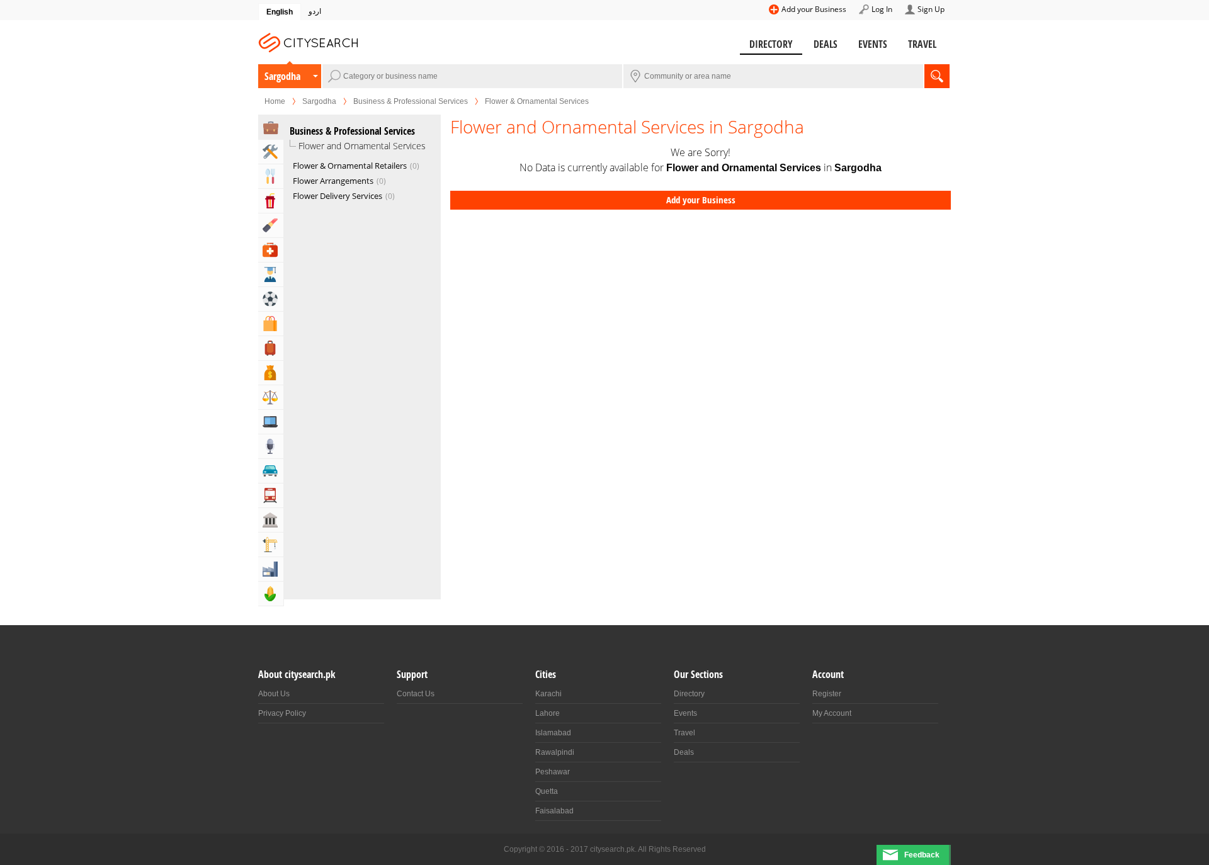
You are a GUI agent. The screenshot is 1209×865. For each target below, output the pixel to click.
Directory (771, 44)
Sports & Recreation (270, 299)
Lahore (547, 713)
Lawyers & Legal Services (270, 397)
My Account (831, 713)
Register (826, 693)
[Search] (937, 76)
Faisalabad (554, 810)
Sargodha (282, 76)
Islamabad (553, 732)
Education (270, 274)
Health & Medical (270, 250)
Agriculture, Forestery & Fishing (270, 594)
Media (270, 446)
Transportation (270, 495)
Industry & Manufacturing (270, 569)
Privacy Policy (282, 713)
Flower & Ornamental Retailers (355, 165)
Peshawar (552, 771)
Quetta (546, 791)
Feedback (921, 855)
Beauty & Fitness (270, 225)
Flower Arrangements (338, 180)
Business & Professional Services (410, 101)
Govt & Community (270, 520)
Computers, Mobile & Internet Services (270, 422)
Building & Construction (270, 545)
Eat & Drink (270, 176)
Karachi (548, 693)
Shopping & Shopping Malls (270, 324)
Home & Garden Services (270, 152)
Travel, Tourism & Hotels (270, 348)
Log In (881, 9)
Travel (922, 44)
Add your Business (813, 9)
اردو (315, 11)
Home (274, 101)
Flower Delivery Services (342, 195)
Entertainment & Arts (270, 201)
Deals (825, 44)
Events (872, 44)
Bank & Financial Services (270, 373)
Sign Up (931, 9)
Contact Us (415, 693)
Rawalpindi (554, 752)
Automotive (270, 471)
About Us (274, 693)
